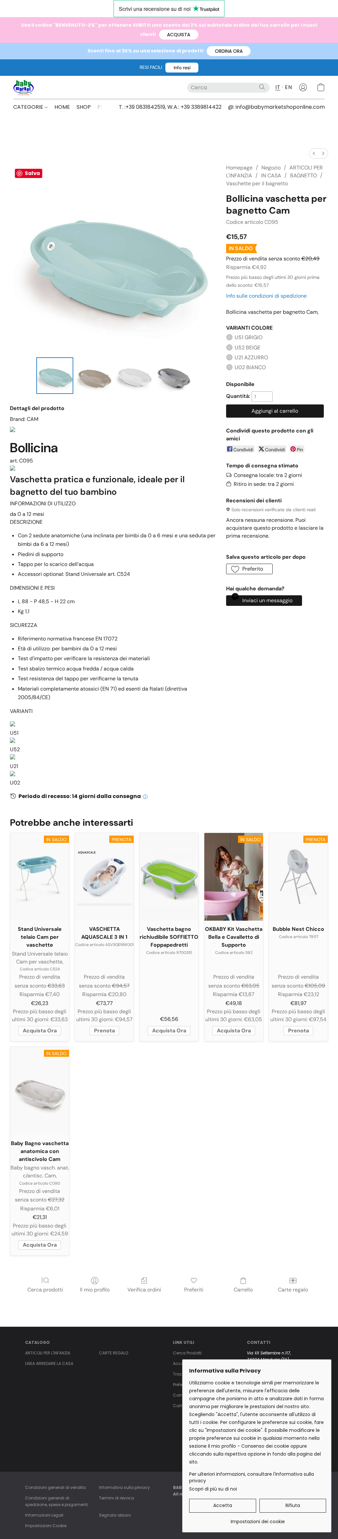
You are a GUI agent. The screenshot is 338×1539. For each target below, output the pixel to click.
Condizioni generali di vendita (55, 1487)
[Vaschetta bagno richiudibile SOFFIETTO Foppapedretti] (169, 877)
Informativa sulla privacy (124, 1487)
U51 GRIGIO (248, 337)
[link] (257, 1519)
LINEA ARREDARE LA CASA (49, 1363)
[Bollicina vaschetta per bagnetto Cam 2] (133, 375)
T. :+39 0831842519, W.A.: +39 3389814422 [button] (170, 107)
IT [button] (277, 87)
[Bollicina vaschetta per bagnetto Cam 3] (173, 375)
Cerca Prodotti (187, 1353)
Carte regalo (293, 1289)
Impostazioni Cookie (45, 1525)
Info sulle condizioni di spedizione (266, 295)
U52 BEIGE (247, 347)
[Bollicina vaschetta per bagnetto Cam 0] (54, 375)
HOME (62, 107)
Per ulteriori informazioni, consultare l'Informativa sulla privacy (251, 1477)
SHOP (84, 107)
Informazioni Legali (44, 1515)
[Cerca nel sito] (262, 87)
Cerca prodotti (45, 1289)
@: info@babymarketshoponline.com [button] (276, 107)
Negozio (271, 167)
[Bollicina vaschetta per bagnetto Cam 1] (94, 375)
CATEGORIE (29, 107)
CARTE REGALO (113, 1353)
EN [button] (288, 87)
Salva (32, 173)
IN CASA (271, 175)
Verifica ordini (144, 1289)
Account (181, 1363)
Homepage (239, 167)
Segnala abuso (115, 1515)
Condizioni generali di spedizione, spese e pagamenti (56, 1501)
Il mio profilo (95, 1289)
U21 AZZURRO (251, 357)
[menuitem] (314, 153)
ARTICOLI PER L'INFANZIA (47, 1353)
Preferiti (193, 1289)
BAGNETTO (303, 175)
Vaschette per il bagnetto (257, 183)
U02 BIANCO (250, 367)
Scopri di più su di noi (213, 1489)
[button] (178, 35)
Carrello (243, 1289)
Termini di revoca (116, 1498)
